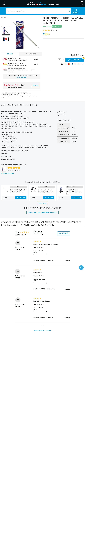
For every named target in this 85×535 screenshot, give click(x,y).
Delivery (10, 54)
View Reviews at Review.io (42, 330)
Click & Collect (30, 54)
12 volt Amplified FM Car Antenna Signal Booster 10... (46, 191)
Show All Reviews (7, 173)
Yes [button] (47, 260)
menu (3, 4)
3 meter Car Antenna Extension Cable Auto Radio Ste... (74, 192)
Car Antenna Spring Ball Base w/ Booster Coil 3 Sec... (18, 191)
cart (81, 4)
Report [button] (49, 260)
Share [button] (53, 260)
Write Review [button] (63, 233)
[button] (41, 326)
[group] (24, 232)
